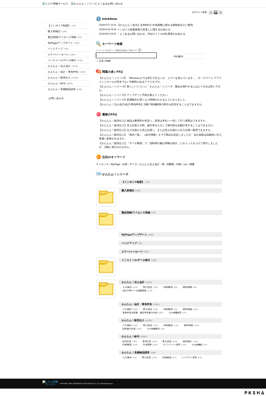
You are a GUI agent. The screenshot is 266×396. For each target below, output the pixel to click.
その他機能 (199, 344)
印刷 (178, 164)
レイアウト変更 (192, 357)
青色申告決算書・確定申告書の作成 (143, 312)
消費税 (170, 164)
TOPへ (214, 372)
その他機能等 (177, 312)
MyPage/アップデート (64, 42)
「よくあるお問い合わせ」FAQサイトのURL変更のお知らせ (151, 33)
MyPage (115, 164)
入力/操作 (130, 287)
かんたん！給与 (60, 83)
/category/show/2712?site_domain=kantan (45, 66)
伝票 (124, 164)
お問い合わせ (56, 98)
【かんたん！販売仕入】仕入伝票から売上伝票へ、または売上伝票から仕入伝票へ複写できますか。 (156, 130)
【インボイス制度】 (62, 25)
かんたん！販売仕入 (63, 77)
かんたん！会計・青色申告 (67, 71)
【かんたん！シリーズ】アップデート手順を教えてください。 (134, 94)
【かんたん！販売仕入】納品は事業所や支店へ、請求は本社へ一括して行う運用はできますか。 (153, 120)
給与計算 (130, 341)
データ (133, 164)
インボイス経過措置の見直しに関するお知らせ (143, 29)
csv (185, 164)
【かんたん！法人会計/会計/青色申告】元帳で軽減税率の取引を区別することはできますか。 (151, 104)
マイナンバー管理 (174, 344)
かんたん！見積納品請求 (65, 89)
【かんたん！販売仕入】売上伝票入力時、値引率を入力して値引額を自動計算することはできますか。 (157, 125)
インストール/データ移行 (65, 60)
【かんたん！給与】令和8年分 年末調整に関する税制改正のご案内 (155, 25)
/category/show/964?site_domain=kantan (45, 78)
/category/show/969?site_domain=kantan (45, 89)
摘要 (192, 164)
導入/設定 (150, 287)
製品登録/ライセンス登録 (65, 37)
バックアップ (58, 48)
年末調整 (150, 344)
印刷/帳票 (170, 287)
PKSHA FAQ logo (254, 392)
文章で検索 (105, 61)
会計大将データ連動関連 (137, 290)
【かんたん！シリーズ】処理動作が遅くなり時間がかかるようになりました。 (143, 99)
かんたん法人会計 (149, 164)
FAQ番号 (178, 56)
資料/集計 (190, 341)
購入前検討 (57, 31)
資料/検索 (190, 287)
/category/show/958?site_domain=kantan (45, 72)
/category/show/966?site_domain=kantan (45, 83)
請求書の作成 (132, 328)
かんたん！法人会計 (63, 66)
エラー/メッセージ (61, 54)
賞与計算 (149, 341)
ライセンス (102, 164)
